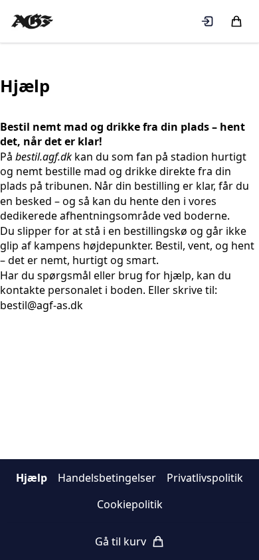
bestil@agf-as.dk (41, 305)
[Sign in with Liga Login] (207, 21)
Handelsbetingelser (107, 477)
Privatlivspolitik (205, 477)
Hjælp (31, 477)
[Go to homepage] (32, 21)
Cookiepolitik (130, 504)
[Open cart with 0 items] (236, 21)
